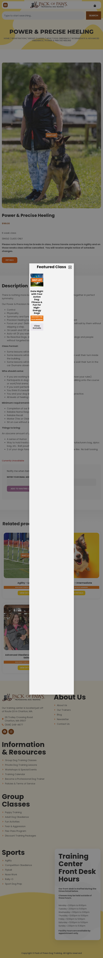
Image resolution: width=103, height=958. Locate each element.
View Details (37, 327)
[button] (70, 267)
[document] (51, 479)
